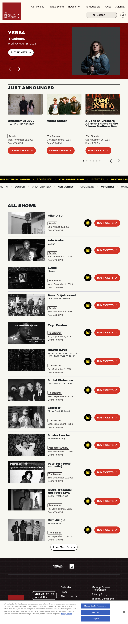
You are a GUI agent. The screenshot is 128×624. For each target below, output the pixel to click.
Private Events (56, 6)
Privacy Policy (100, 594)
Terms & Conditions (103, 598)
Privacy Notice (66, 614)
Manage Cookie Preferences (95, 606)
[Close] (124, 612)
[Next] (19, 69)
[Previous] (10, 69)
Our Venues (37, 6)
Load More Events (64, 547)
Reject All (95, 612)
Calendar (120, 6)
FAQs (108, 6)
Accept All (95, 619)
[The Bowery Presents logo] (11, 11)
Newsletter (74, 6)
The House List (92, 6)
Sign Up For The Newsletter (44, 595)
